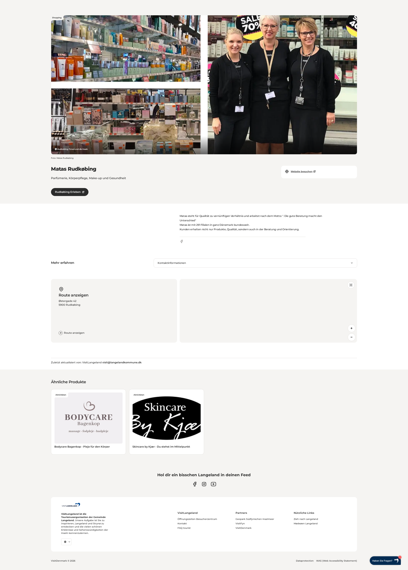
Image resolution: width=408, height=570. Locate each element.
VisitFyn (240, 523)
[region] (268, 311)
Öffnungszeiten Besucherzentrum (197, 519)
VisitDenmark (243, 528)
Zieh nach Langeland (306, 519)
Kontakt (182, 523)
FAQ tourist (184, 528)
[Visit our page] (194, 484)
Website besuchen (302, 171)
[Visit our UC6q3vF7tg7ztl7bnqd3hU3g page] (213, 484)
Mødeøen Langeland (306, 523)
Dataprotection (305, 560)
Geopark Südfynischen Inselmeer (255, 519)
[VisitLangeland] (71, 505)
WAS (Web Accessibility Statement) (336, 560)
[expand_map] (350, 285)
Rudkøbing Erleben (68, 191)
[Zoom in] (351, 328)
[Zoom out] (351, 337)
